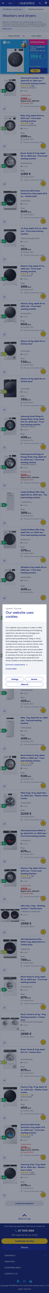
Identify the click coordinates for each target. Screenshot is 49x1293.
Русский (17, 608)
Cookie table (11, 669)
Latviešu (9, 608)
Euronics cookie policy (15, 664)
